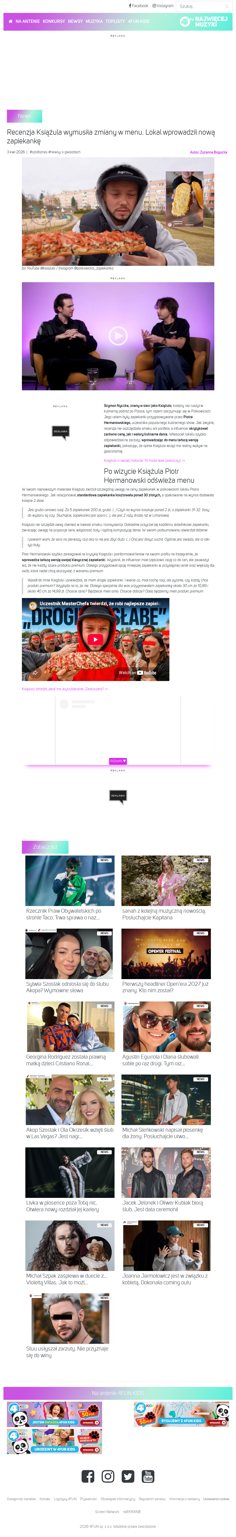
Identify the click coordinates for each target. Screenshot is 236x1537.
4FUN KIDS (138, 21)
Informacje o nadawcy (184, 1499)
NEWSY (75, 21)
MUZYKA (94, 21)
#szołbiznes (38, 152)
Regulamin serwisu (152, 1499)
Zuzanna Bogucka (213, 152)
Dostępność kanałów (21, 1499)
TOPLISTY (115, 21)
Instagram (165, 6)
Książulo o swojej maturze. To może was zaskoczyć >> (144, 461)
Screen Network (107, 1512)
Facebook (139, 6)
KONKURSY (54, 21)
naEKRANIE (132, 1512)
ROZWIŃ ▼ (118, 761)
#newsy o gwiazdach (64, 152)
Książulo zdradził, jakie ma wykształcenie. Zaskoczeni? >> (65, 689)
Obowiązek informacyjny (118, 1499)
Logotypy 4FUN (65, 1499)
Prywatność (88, 1499)
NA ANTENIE (28, 21)
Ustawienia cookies (216, 1499)
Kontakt (45, 1499)
